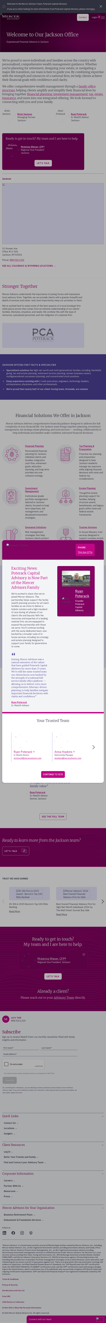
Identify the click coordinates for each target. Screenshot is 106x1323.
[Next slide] (94, 747)
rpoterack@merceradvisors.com (27, 758)
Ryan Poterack (19, 702)
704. (85, 552)
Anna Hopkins (63, 752)
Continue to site (53, 774)
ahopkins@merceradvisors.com (68, 758)
